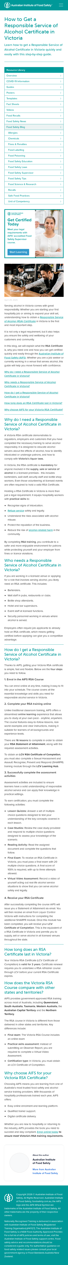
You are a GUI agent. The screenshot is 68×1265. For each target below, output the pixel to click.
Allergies (13, 132)
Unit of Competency (19, 201)
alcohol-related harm (41, 530)
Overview (11, 75)
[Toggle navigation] (61, 5)
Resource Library (15, 70)
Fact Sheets (12, 104)
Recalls (12, 190)
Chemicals (13, 138)
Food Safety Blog (15, 127)
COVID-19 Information (17, 81)
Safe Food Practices (19, 195)
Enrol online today (47, 1132)
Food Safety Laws (17, 167)
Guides (10, 87)
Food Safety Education (20, 161)
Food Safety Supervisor (20, 173)
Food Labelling (16, 150)
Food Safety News (16, 121)
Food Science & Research (22, 184)
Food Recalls (13, 115)
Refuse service (16, 510)
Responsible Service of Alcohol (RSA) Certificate (33, 319)
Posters (10, 92)
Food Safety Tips (17, 178)
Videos (10, 110)
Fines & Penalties (17, 144)
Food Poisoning (16, 155)
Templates (11, 98)
